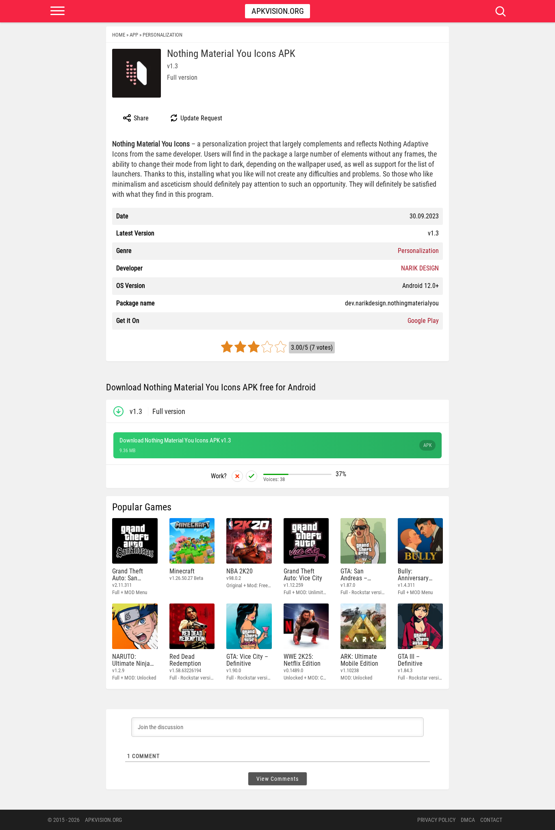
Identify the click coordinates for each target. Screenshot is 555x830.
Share (140, 118)
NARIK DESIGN (420, 268)
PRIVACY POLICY (436, 820)
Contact (491, 820)
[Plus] (251, 476)
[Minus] (237, 476)
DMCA (468, 820)
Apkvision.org (277, 11)
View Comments (277, 779)
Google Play (423, 321)
